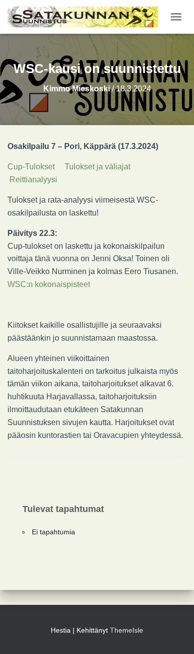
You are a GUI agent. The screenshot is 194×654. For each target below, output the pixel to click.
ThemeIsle (126, 630)
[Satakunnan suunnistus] (86, 16)
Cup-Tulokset (31, 166)
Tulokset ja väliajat (97, 166)
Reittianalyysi (33, 179)
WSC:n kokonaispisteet (48, 284)
